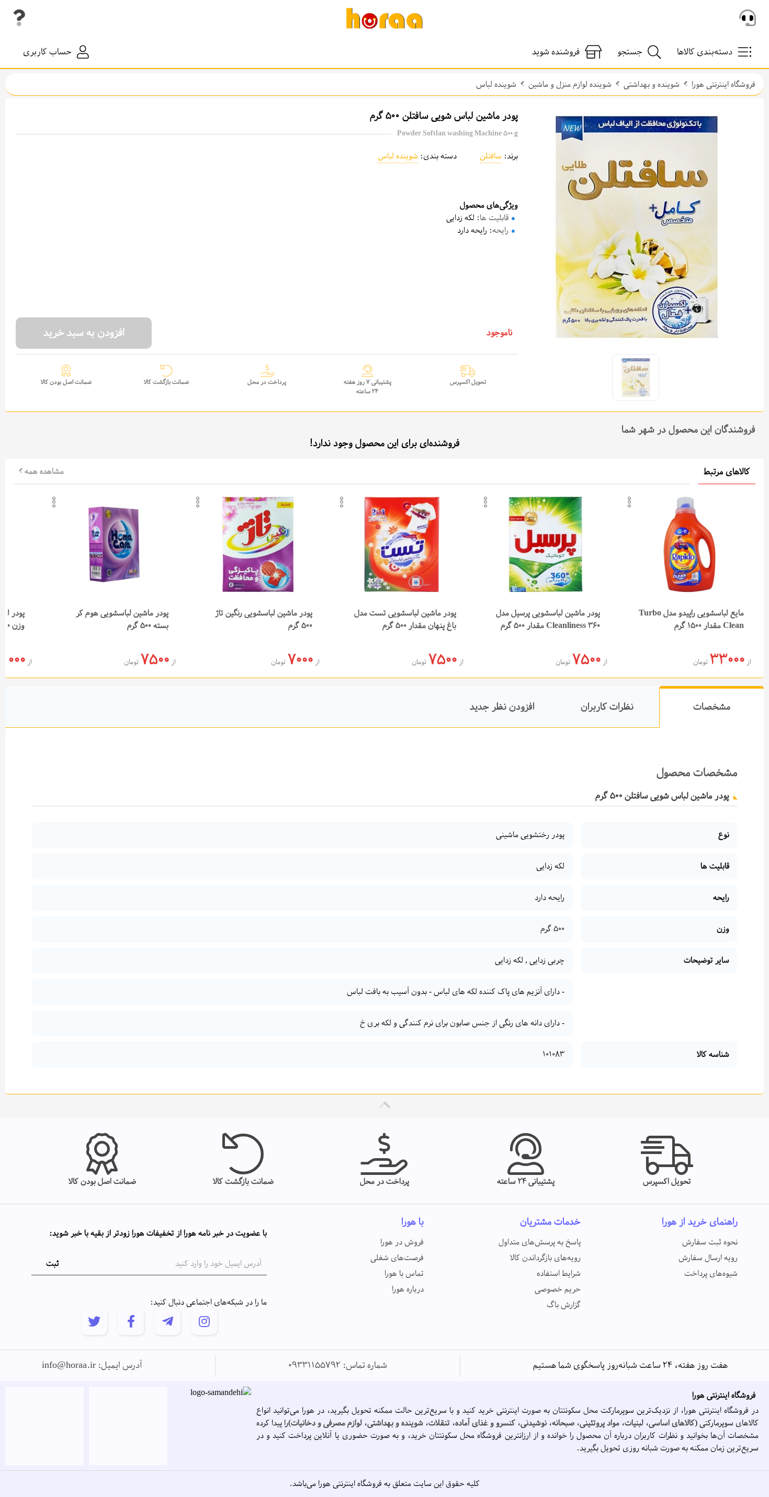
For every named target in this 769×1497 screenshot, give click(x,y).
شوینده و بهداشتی (652, 84)
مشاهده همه (43, 471)
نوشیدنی (534, 1423)
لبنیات (634, 1423)
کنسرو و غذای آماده (485, 1423)
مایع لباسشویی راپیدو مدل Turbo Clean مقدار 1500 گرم (691, 619)
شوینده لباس (496, 84)
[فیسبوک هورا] (131, 1322)
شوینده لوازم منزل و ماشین (570, 84)
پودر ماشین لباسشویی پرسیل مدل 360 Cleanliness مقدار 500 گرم (548, 619)
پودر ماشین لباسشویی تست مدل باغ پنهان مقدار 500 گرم (405, 619)
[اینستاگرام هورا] (204, 1322)
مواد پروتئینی (599, 1423)
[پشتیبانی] (747, 18)
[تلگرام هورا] (167, 1322)
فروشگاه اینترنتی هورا (723, 84)
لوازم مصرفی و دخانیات (326, 1423)
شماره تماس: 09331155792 (337, 1366)
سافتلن (491, 156)
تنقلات (439, 1423)
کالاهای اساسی (672, 1423)
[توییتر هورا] (94, 1322)
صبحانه (563, 1423)
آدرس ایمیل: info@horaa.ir (92, 1366)
